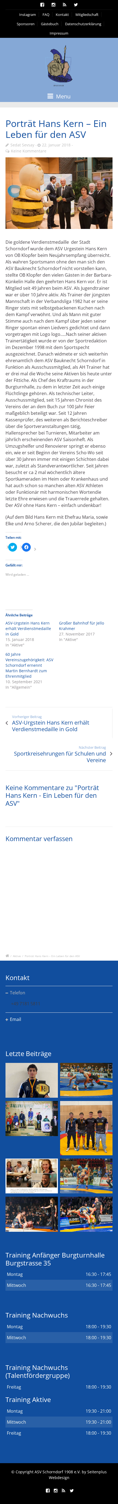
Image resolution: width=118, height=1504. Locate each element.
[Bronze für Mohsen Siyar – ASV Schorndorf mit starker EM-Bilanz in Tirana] (86, 1080)
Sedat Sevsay (22, 144)
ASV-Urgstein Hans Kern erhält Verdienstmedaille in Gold (28, 628)
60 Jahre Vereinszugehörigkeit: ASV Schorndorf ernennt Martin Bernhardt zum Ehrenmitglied (29, 665)
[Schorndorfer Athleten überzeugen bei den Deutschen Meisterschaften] (31, 1080)
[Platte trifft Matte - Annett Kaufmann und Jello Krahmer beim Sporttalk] (31, 1176)
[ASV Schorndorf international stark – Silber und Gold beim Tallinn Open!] (31, 1118)
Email (15, 1019)
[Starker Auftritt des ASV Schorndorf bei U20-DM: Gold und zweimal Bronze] (86, 1128)
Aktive (17, 956)
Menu (63, 96)
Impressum (59, 33)
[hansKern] (59, 193)
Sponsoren (26, 23)
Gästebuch (49, 23)
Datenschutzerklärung (83, 23)
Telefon (17, 993)
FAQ (46, 14)
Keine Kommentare (28, 151)
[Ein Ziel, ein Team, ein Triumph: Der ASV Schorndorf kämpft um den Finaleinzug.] (86, 1214)
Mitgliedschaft (87, 14)
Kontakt (62, 14)
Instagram (27, 14)
